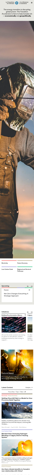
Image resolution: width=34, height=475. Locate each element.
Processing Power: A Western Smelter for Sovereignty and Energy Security (15, 377)
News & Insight (6, 427)
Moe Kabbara (22, 427)
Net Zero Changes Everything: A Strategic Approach (16, 295)
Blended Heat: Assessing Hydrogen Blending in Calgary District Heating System (15, 435)
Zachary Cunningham (20, 461)
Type (17, 391)
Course (6, 290)
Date (21, 391)
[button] (28, 286)
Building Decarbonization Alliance (12, 315)
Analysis (28, 387)
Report (11, 373)
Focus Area (11, 391)
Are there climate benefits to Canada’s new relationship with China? (16, 470)
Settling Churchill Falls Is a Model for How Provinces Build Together (17, 399)
